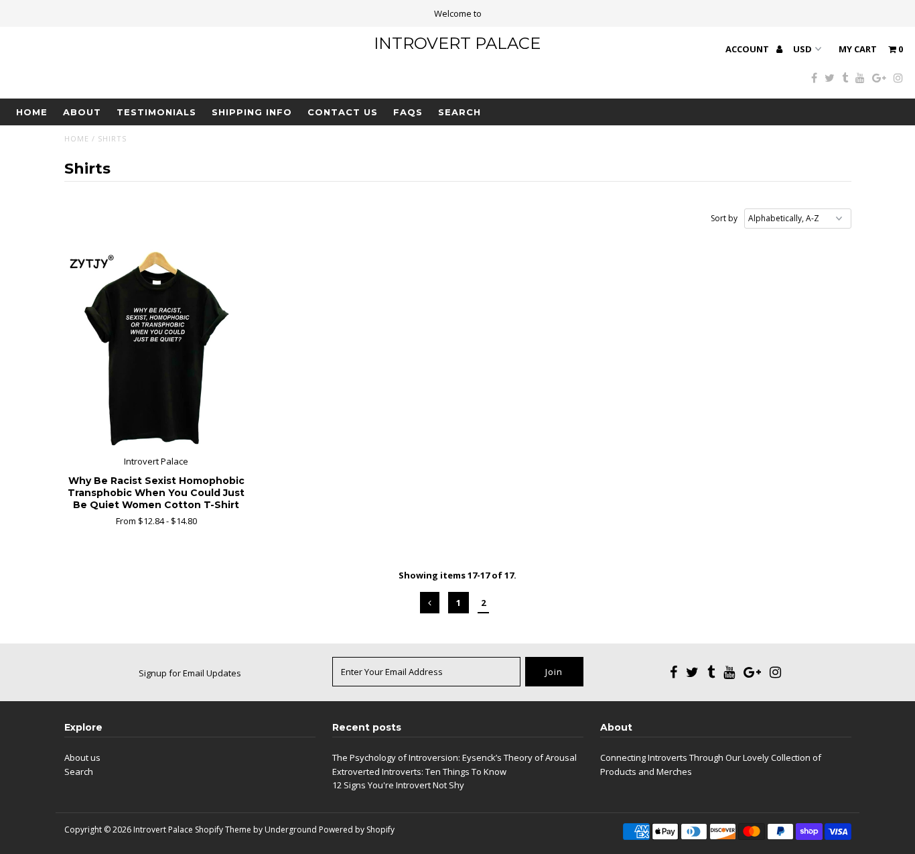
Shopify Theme (223, 829)
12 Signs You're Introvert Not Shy (398, 785)
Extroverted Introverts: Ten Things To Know (419, 772)
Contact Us (342, 112)
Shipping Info (252, 112)
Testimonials (156, 112)
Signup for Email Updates (190, 673)
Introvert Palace (457, 43)
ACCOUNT (748, 49)
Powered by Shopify (357, 829)
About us (82, 757)
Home (32, 112)
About (82, 112)
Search (459, 112)
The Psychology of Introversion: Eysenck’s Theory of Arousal (454, 757)
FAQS (408, 112)
